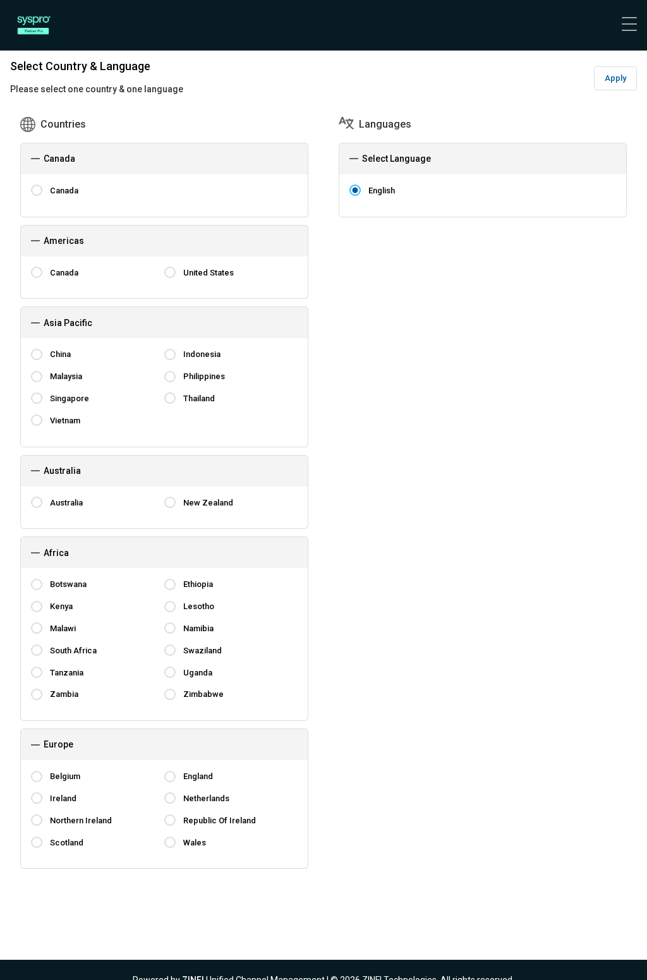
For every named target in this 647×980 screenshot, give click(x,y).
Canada (64, 190)
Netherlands (206, 798)
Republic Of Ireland (219, 820)
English (381, 190)
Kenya (61, 606)
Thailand (199, 398)
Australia (66, 502)
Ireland (63, 798)
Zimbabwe (203, 694)
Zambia (64, 694)
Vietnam (65, 420)
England (198, 776)
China (60, 354)
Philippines (204, 376)
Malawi (63, 628)
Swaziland (202, 650)
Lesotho (198, 606)
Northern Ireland (81, 820)
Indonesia (202, 354)
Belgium (65, 776)
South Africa (73, 650)
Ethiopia (198, 584)
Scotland (66, 842)
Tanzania (66, 672)
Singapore (69, 398)
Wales (194, 842)
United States (208, 272)
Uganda (197, 672)
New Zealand (208, 502)
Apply (615, 78)
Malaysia (66, 376)
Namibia (198, 628)
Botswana (68, 584)
